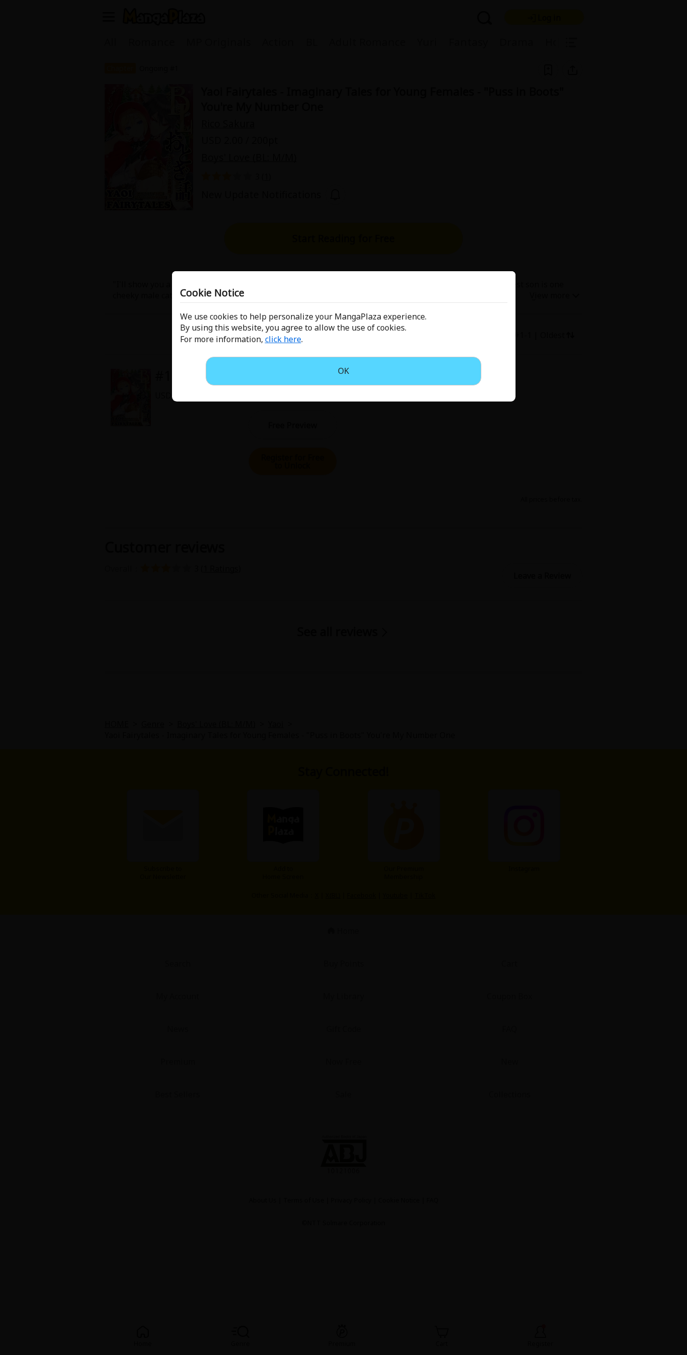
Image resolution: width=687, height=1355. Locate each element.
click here (283, 339)
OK (343, 370)
